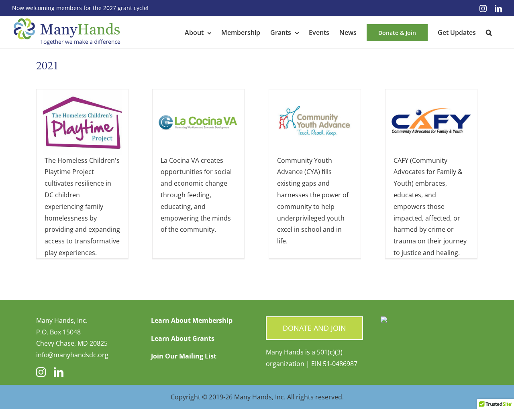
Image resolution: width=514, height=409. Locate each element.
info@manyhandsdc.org (72, 354)
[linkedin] (58, 372)
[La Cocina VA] (198, 95)
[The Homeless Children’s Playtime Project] (82, 95)
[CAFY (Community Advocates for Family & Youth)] (431, 95)
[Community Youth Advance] (315, 95)
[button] (489, 32)
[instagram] (41, 372)
